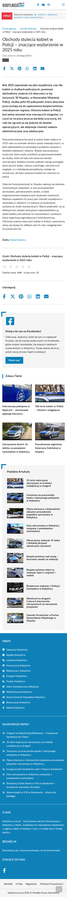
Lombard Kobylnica (16, 660)
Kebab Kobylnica (15, 708)
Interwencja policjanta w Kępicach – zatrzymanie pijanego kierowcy (16, 410)
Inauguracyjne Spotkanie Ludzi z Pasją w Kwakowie (34, 769)
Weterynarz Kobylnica (18, 671)
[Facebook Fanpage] (37, 4)
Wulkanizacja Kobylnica (19, 692)
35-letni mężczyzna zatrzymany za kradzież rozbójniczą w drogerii (39, 483)
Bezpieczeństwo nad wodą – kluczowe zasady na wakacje (42, 558)
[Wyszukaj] (49, 5)
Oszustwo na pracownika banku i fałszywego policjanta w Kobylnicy (42, 498)
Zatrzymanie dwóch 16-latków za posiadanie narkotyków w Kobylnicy (16, 448)
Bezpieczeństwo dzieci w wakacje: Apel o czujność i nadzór (40, 573)
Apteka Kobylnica (15, 655)
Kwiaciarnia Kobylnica (18, 665)
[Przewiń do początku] (59, 889)
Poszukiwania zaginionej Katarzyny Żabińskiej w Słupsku (48, 448)
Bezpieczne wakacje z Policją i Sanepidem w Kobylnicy (43, 587)
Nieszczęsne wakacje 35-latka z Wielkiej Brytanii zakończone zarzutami (43, 543)
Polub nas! (14, 360)
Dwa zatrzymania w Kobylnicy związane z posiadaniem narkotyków (42, 528)
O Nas (19, 884)
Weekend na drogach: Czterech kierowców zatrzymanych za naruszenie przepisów (41, 602)
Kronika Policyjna (28, 29)
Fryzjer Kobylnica (15, 681)
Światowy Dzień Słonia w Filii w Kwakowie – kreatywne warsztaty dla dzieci (30, 785)
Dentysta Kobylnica (17, 650)
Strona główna (9, 29)
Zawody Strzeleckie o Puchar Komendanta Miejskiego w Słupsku (42, 618)
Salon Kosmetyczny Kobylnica (22, 686)
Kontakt (55, 850)
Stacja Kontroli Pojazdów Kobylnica (25, 697)
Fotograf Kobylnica (16, 676)
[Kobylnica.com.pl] (13, 4)
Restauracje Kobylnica (18, 702)
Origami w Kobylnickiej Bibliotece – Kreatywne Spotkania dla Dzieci (32, 735)
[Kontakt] (43, 4)
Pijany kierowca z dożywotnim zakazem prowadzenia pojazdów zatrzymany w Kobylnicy (43, 513)
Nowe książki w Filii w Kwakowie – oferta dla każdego (31, 794)
